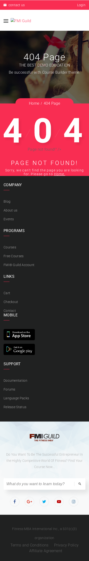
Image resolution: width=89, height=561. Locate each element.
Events (9, 219)
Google (30, 501)
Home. (59, 174)
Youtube (59, 501)
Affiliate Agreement (45, 551)
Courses (10, 247)
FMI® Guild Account (19, 265)
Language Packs (16, 398)
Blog (7, 201)
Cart (7, 293)
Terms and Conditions (29, 545)
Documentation (15, 380)
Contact (10, 311)
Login (81, 5)
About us (10, 210)
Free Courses (14, 256)
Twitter (44, 501)
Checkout (11, 302)
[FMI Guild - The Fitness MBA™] (21, 21)
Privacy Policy (66, 545)
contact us (16, 5)
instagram (74, 501)
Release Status (15, 407)
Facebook (15, 501)
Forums (9, 389)
